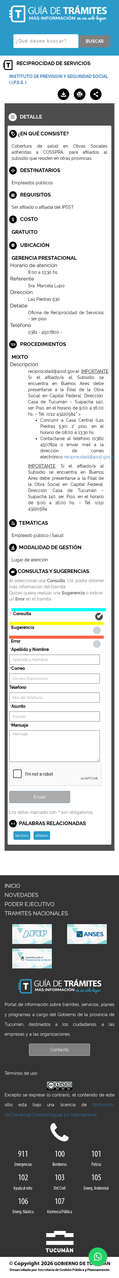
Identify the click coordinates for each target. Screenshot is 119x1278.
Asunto (18, 706)
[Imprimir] (79, 94)
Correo (18, 668)
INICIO (12, 886)
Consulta (58, 609)
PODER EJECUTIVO (30, 904)
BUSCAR (94, 41)
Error (56, 637)
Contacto (59, 1049)
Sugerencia (56, 623)
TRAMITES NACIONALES (36, 913)
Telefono (17, 687)
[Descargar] (63, 94)
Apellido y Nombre (30, 649)
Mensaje (19, 725)
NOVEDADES (21, 895)
